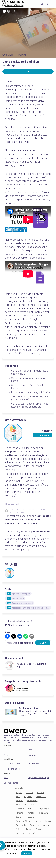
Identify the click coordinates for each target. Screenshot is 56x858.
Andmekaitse (33, 764)
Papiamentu (21, 825)
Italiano (33, 805)
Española (28, 797)
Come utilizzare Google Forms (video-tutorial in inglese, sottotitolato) (30, 405)
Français (30, 813)
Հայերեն (44, 809)
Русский (19, 801)
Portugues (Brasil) (23, 821)
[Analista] (9, 573)
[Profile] (46, 3)
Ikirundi (31, 833)
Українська (21, 805)
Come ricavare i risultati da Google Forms (28, 379)
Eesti (18, 797)
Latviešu (31, 809)
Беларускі (34, 825)
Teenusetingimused (12, 769)
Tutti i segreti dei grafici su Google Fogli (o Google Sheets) (30, 398)
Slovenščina (32, 801)
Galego (43, 805)
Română (19, 813)
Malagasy (20, 833)
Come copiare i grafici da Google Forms (27, 386)
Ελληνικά (20, 809)
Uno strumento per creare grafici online (30, 392)
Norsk (38, 821)
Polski (28, 829)
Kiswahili (39, 829)
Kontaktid (32, 755)
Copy (43, 642)
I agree (26, 853)
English (19, 792)
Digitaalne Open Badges (38, 778)
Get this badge (42, 435)
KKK (6, 755)
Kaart (6, 778)
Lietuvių (29, 792)
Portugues (29, 817)
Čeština (19, 829)
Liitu (28, 71)
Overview (7, 54)
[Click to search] (42, 3)
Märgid (22, 54)
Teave (6, 750)
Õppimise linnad (11, 783)
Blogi (30, 750)
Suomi (18, 817)
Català (46, 825)
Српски (48, 821)
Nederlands (41, 797)
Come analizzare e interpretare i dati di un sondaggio (30, 372)
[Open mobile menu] (52, 4)
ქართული (43, 813)
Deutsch (40, 792)
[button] (7, 636)
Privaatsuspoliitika (12, 764)
